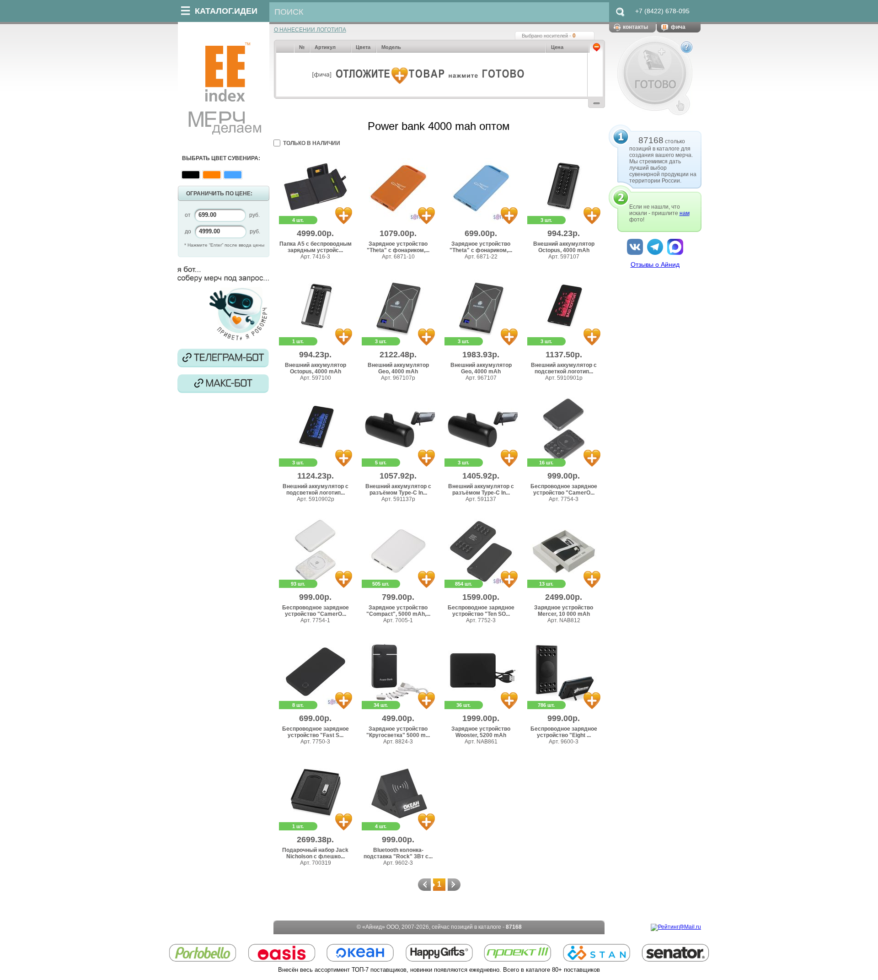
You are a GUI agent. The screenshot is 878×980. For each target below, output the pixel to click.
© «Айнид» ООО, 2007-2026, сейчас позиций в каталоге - (439, 927)
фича (678, 27)
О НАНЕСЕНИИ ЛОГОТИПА (310, 30)
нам (685, 213)
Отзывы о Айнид (655, 264)
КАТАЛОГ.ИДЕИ (226, 11)
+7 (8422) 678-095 (662, 11)
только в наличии (311, 143)
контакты (635, 27)
